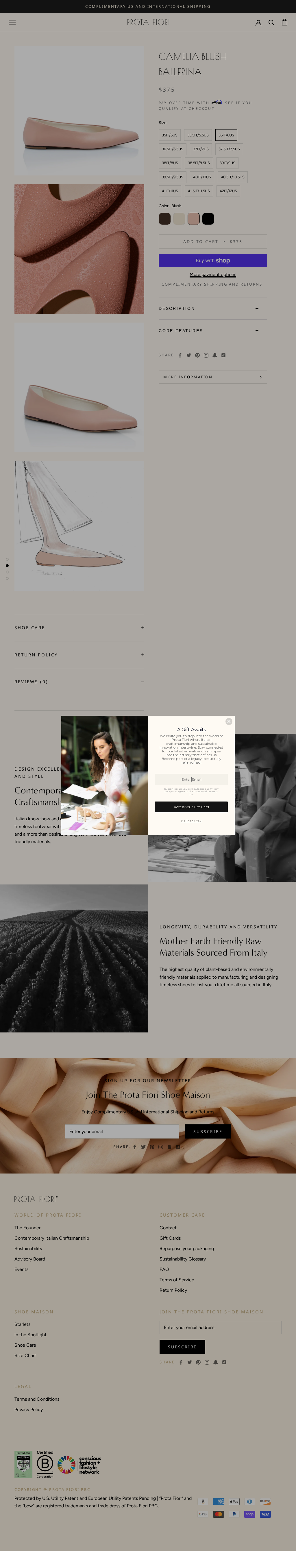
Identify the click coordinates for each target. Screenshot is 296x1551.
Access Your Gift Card (191, 807)
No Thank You (191, 821)
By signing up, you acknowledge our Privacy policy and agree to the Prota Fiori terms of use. (191, 792)
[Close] (228, 721)
